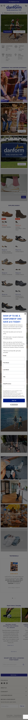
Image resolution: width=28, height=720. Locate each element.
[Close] (25, 314)
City (4, 376)
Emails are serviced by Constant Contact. (10, 396)
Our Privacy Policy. (21, 396)
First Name (6, 362)
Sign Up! (14, 400)
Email (4, 355)
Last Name (6, 369)
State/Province (7, 383)
